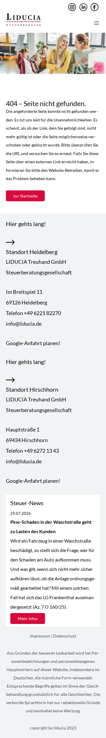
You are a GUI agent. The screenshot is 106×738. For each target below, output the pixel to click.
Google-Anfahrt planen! (33, 343)
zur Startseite (25, 195)
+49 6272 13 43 (41, 450)
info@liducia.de (24, 323)
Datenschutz (64, 635)
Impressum (40, 635)
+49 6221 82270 (42, 313)
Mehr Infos (28, 618)
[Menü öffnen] (96, 23)
